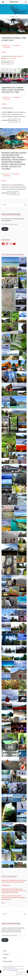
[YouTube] (14, 244)
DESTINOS (6, 954)
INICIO (5, 951)
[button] (10, 262)
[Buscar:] (14, 204)
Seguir (5, 229)
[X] (10, 244)
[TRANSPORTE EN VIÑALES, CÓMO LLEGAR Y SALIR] (14, 34)
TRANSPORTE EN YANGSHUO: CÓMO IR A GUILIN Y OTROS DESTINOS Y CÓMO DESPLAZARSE (13, 881)
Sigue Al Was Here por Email (11, 214)
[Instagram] (7, 244)
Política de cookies (14, 970)
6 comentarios (6, 47)
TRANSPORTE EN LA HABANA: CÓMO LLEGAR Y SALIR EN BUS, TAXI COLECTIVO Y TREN (13, 89)
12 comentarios (7, 175)
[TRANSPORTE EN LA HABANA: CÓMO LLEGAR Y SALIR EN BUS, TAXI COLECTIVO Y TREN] (14, 83)
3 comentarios (6, 99)
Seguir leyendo (6, 63)
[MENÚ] (2, 2)
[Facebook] (3, 244)
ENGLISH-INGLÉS (7, 961)
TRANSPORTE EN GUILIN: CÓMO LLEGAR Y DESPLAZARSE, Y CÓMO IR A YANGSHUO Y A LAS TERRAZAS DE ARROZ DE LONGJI (13, 890)
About (3, 903)
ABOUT (5, 958)
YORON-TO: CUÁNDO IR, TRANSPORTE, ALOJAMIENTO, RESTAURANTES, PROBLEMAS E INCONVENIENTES (13, 897)
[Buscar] (24, 2)
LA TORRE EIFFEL (5, 885)
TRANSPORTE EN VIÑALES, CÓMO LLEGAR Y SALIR (13, 39)
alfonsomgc (17, 45)
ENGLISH (3, 52)
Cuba (11, 185)
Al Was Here (14, 2)
